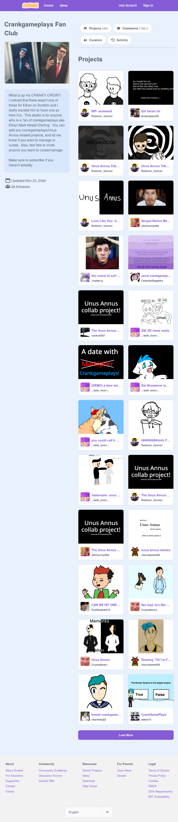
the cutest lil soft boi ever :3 (106, 275)
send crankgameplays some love (156, 275)
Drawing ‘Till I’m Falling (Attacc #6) (156, 659)
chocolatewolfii (150, 555)
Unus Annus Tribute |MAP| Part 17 (106, 166)
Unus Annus (100, 659)
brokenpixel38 (150, 116)
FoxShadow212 (100, 610)
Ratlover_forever (102, 116)
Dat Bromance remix (156, 385)
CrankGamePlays (153, 714)
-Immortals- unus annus (106, 495)
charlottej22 (98, 719)
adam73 (146, 719)
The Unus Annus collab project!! (156, 495)
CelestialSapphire (152, 281)
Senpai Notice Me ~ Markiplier (156, 221)
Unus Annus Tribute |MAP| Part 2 (156, 166)
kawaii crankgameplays (106, 714)
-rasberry (97, 281)
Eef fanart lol (150, 111)
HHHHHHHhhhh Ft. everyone (156, 440)
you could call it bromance (106, 440)
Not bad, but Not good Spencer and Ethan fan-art (156, 605)
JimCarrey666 (150, 226)
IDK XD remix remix (155, 330)
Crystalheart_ (149, 610)
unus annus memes (155, 550)
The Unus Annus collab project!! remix (106, 330)
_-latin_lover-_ (150, 335)
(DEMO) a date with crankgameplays (106, 385)
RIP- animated (101, 111)
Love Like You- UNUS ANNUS (106, 221)
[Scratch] (30, 5)
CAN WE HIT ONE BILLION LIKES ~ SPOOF (106, 605)
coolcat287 (98, 335)
